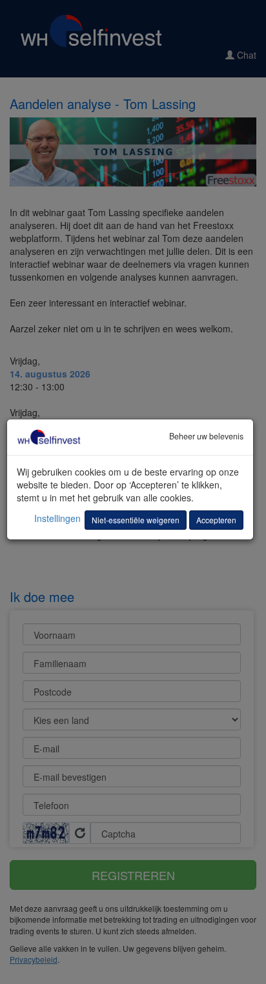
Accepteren (216, 519)
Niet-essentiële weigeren (135, 519)
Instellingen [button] (57, 518)
